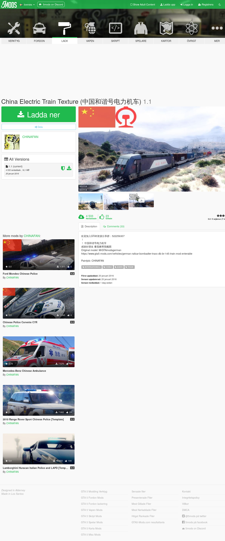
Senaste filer (139, 491)
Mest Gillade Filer (141, 503)
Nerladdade (91, 218)
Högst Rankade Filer (143, 516)
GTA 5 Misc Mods (91, 534)
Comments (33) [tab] (115, 226)
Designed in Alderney (13, 490)
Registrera (207, 4)
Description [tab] (90, 226)
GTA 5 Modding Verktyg (94, 491)
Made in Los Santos (12, 493)
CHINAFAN (30, 136)
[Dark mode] (219, 4)
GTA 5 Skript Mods (91, 516)
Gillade (109, 218)
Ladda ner (42, 114)
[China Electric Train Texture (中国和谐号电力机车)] (90, 201)
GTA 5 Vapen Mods (91, 510)
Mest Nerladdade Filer (144, 510)
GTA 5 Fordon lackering (94, 503)
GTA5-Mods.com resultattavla (148, 522)
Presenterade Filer (142, 497)
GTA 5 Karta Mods (91, 528)
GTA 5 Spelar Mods (92, 522)
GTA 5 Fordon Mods (92, 497)
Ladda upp (169, 4)
